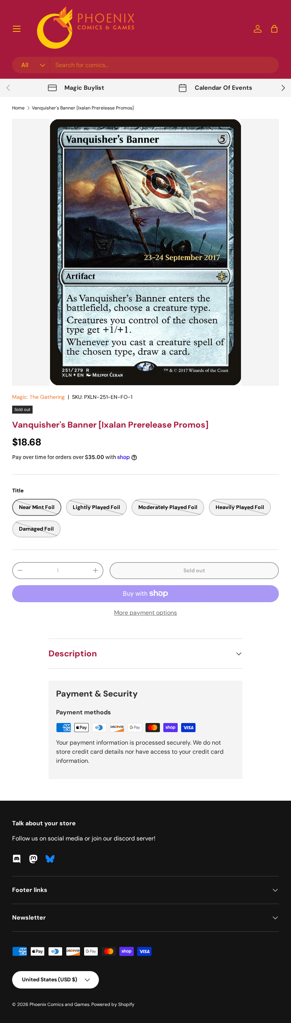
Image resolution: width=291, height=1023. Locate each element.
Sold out (194, 570)
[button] (274, 28)
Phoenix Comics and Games (59, 1004)
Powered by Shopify (113, 1004)
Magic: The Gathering (38, 397)
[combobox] (145, 65)
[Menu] (16, 28)
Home (18, 108)
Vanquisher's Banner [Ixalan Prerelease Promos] (83, 108)
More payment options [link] (145, 613)
